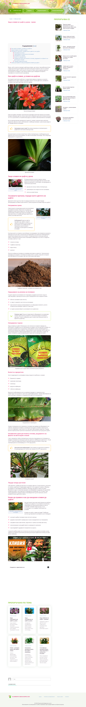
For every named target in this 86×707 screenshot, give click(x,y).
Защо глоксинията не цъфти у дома (14, 619)
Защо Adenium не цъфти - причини (44, 618)
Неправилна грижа (19, 52)
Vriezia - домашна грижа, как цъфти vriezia (14, 649)
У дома (10, 18)
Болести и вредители (20, 57)
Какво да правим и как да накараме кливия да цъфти (25, 62)
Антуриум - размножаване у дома (69, 108)
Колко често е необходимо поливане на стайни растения (70, 57)
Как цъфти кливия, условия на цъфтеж (21, 48)
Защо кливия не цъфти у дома (19, 50)
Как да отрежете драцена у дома (69, 77)
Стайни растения (17, 10)
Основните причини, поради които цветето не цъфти (25, 51)
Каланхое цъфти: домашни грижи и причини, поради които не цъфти (15, 189)
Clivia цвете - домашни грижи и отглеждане (15, 512)
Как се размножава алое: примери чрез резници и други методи (69, 98)
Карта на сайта (60, 696)
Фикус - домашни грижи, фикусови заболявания (69, 47)
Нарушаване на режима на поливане (24, 54)
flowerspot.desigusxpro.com (21, 3)
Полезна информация (57, 10)
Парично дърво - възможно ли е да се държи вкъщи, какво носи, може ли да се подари (69, 26)
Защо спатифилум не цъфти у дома (29, 619)
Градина (29, 10)
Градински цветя (42, 10)
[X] (48, 567)
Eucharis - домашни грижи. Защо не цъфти (43, 218)
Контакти (67, 696)
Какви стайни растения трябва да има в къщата (69, 37)
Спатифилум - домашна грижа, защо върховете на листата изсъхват (44, 650)
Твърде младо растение (20, 61)
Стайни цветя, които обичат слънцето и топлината (68, 67)
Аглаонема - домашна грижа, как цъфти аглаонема (29, 650)
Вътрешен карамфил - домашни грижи (68, 118)
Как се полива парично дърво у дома (68, 87)
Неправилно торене (19, 55)
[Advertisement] (43, 33)
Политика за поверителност (49, 696)
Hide (34, 46)
